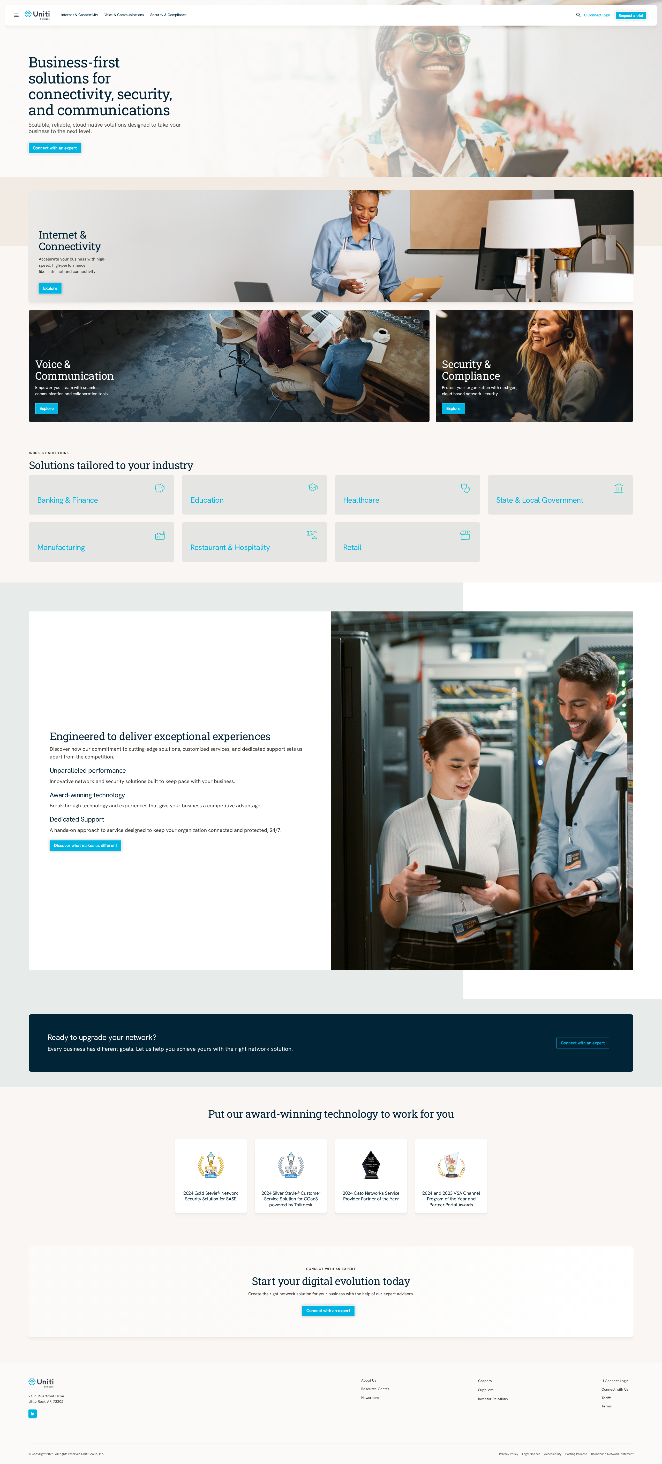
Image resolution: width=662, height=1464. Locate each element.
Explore (50, 288)
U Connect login (597, 15)
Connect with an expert (55, 148)
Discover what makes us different (85, 845)
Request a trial (631, 15)
